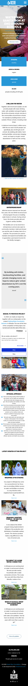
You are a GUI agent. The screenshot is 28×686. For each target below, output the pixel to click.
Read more (14, 498)
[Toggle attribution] (25, 176)
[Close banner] (25, 331)
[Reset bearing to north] (25, 151)
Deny (14, 354)
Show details (20, 345)
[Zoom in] (25, 147)
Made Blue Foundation (14, 664)
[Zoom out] (25, 149)
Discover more (14, 42)
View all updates (14, 636)
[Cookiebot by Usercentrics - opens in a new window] (17, 331)
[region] (14, 161)
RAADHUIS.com (21, 666)
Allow (14, 350)
